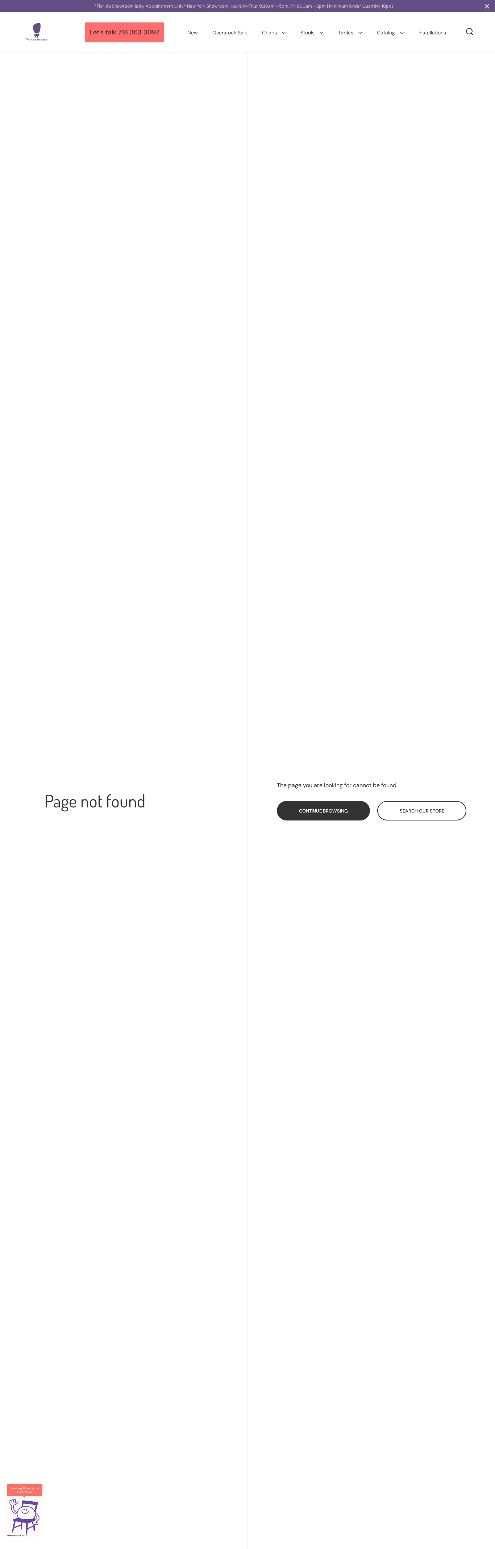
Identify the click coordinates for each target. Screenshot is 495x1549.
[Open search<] (470, 31)
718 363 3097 (138, 32)
